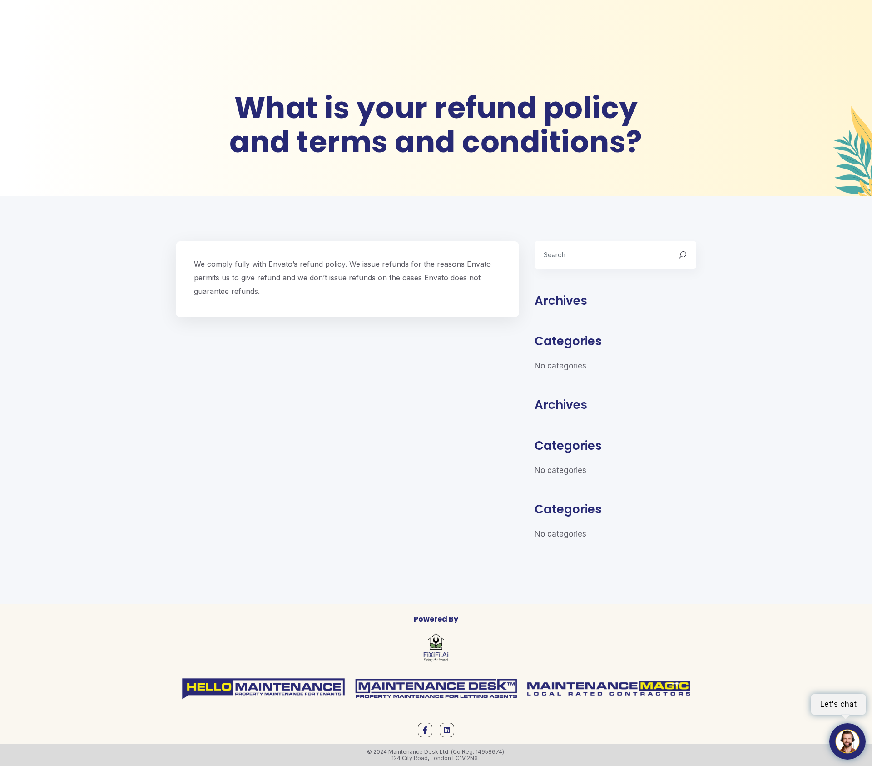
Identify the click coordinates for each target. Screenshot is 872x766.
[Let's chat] (847, 741)
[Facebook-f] (425, 730)
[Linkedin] (447, 730)
